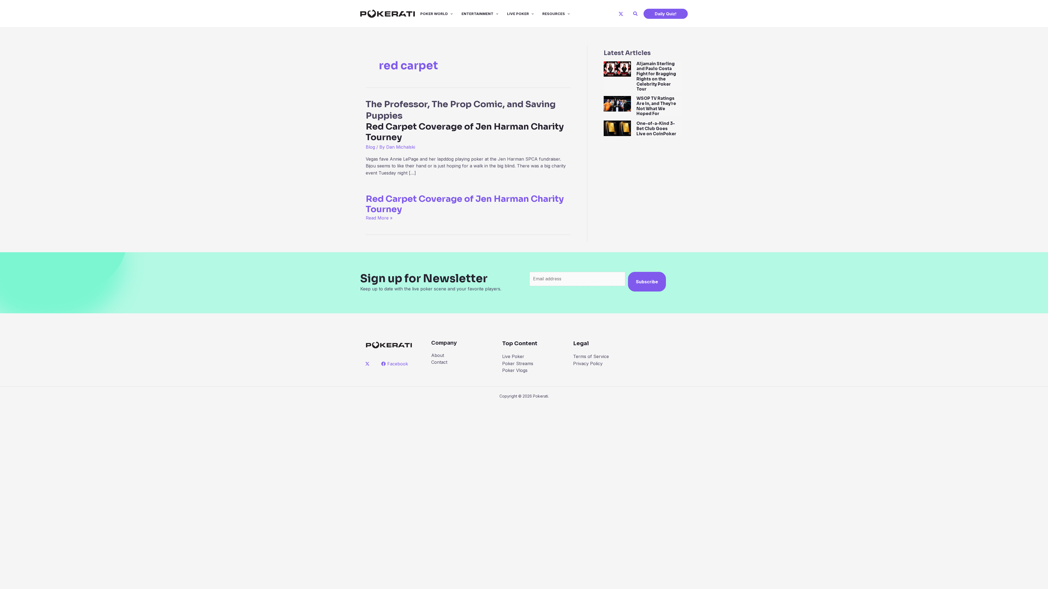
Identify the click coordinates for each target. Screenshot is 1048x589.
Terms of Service (591, 356)
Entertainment (477, 13)
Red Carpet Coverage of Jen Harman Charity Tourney (465, 204)
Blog (370, 147)
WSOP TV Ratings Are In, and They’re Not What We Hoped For (656, 106)
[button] (635, 13)
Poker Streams (517, 363)
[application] (450, 13)
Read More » (379, 218)
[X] (620, 13)
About (437, 355)
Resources (553, 13)
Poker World (434, 13)
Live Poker (518, 13)
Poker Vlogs (515, 370)
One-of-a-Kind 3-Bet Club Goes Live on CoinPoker (656, 128)
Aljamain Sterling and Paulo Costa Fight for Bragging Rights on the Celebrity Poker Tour (656, 76)
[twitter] (368, 364)
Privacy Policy (588, 363)
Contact (439, 362)
